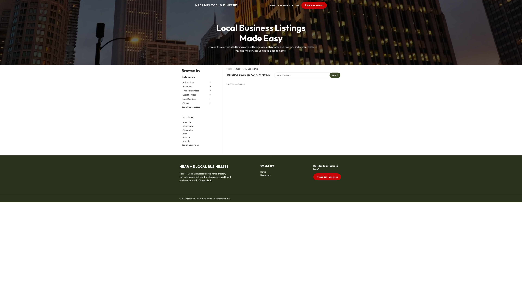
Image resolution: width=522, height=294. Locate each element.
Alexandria (187, 126)
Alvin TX (186, 137)
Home (273, 5)
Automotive (188, 82)
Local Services (189, 99)
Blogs (295, 5)
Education (187, 86)
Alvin (184, 133)
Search (335, 75)
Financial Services (190, 90)
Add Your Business (315, 5)
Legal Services (189, 94)
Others (185, 103)
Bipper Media (205, 180)
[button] (210, 82)
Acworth (186, 122)
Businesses (284, 5)
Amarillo (186, 141)
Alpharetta (187, 129)
